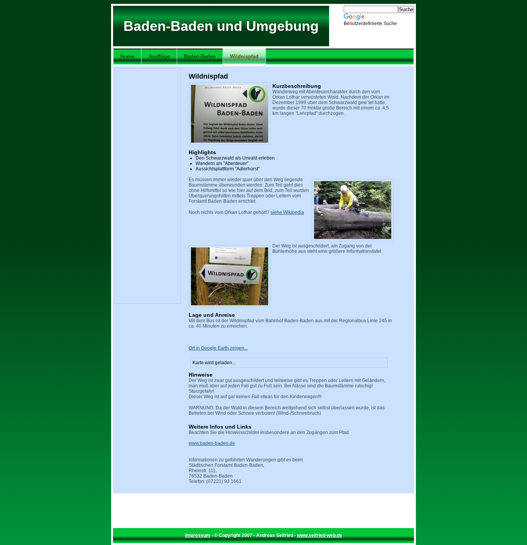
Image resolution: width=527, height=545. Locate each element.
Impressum (197, 535)
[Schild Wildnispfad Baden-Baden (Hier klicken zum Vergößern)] (229, 113)
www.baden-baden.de (212, 443)
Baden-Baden (200, 56)
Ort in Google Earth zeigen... (218, 348)
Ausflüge (159, 56)
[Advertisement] (148, 185)
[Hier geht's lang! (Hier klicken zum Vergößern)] (229, 276)
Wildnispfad (244, 56)
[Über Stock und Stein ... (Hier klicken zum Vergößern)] (353, 210)
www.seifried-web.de (319, 535)
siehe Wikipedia (287, 212)
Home (127, 56)
